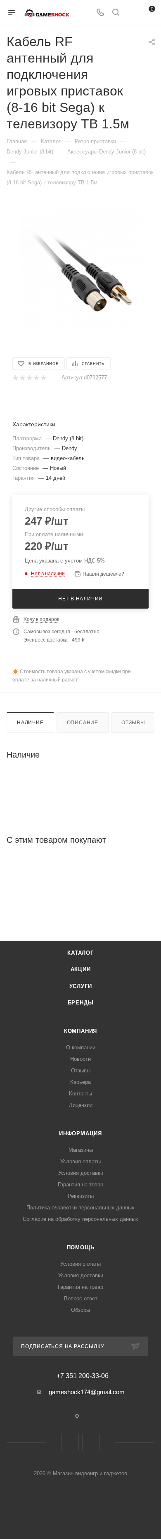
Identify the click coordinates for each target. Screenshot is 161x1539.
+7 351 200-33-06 (83, 1376)
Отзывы (133, 722)
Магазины (81, 1150)
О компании (80, 1047)
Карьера (80, 1082)
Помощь (81, 1247)
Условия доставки (80, 1173)
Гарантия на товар (80, 1184)
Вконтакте (70, 1442)
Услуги (80, 986)
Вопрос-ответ (80, 1298)
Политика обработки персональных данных (80, 1207)
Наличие (30, 722)
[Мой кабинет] (131, 12)
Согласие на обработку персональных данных (80, 1219)
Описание (82, 722)
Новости (80, 1059)
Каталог (80, 953)
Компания (80, 1031)
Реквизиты (81, 1196)
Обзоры (80, 1310)
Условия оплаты (80, 1161)
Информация (80, 1133)
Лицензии (80, 1105)
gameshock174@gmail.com (87, 1391)
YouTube (91, 1442)
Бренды (81, 1003)
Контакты (80, 1093)
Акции (81, 969)
